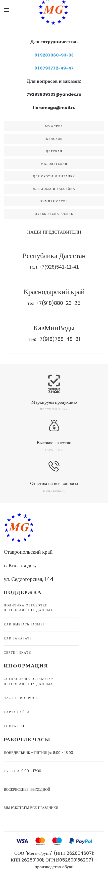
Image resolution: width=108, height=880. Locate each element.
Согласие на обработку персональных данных (29, 681)
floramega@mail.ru (54, 108)
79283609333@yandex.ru (54, 94)
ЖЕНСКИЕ (54, 139)
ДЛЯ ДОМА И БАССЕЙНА (54, 189)
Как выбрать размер (24, 624)
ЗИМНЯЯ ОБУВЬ (54, 201)
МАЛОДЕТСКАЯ (54, 164)
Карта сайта (17, 712)
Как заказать (18, 638)
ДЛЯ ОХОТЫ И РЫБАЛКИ (54, 176)
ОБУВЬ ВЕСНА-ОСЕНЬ (54, 214)
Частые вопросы (21, 698)
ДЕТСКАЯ (54, 151)
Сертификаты (18, 652)
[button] (6, 10)
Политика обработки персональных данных (28, 607)
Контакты (14, 726)
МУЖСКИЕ (54, 126)
